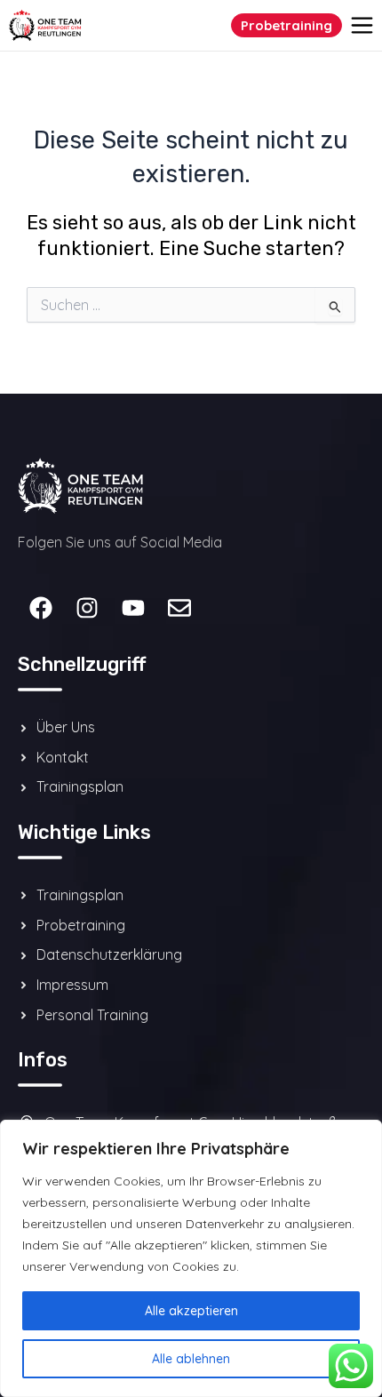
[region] (191, 1258)
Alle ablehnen (191, 1359)
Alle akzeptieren (191, 1311)
